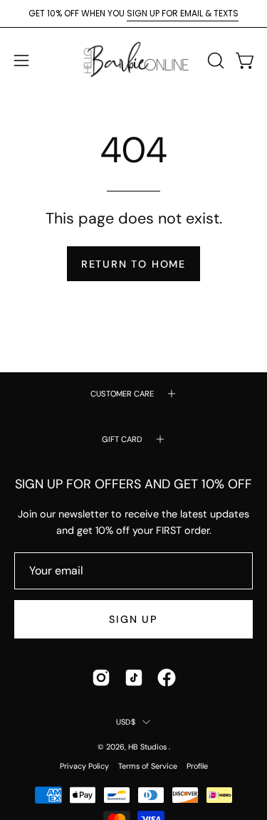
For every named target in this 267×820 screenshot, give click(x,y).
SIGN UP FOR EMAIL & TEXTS (183, 13)
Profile (197, 766)
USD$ (125, 722)
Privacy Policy (84, 766)
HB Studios (148, 747)
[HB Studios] (133, 60)
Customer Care (122, 394)
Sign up (133, 619)
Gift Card (122, 439)
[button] (214, 60)
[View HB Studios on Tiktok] (134, 677)
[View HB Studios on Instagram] (101, 677)
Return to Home (133, 264)
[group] (133, 13)
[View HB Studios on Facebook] (166, 677)
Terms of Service (147, 766)
